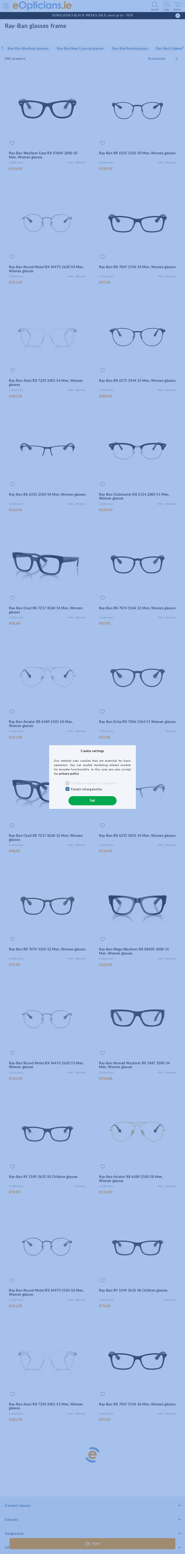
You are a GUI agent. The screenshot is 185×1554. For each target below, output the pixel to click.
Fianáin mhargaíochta (86, 789)
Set (92, 800)
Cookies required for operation (94, 783)
